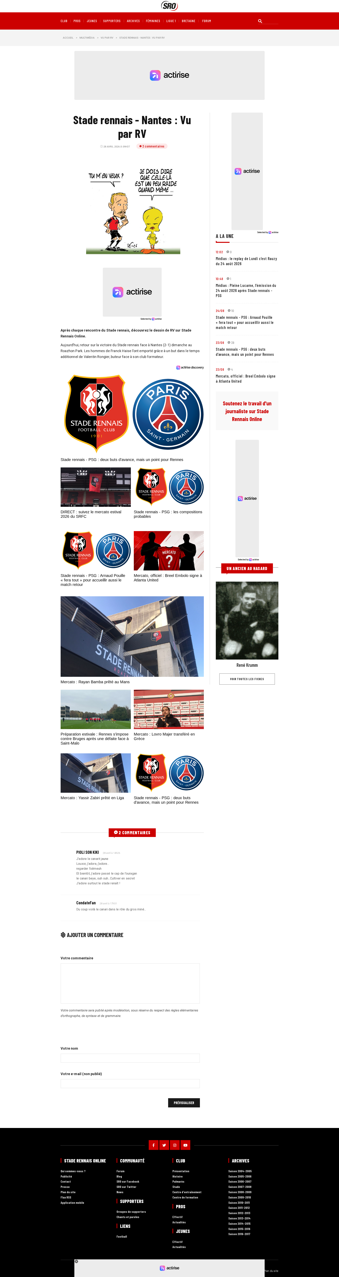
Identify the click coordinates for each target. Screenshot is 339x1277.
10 (232, 310)
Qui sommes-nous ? (73, 1222)
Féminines (153, 21)
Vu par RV (107, 37)
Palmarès (178, 1233)
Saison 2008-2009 (240, 1243)
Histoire (177, 1227)
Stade (176, 1238)
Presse (65, 1238)
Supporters (112, 21)
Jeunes (92, 21)
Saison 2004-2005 (240, 1222)
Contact (66, 1233)
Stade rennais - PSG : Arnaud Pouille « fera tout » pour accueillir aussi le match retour (245, 322)
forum (206, 21)
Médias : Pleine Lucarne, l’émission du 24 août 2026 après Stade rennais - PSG (246, 290)
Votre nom (69, 1100)
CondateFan (86, 953)
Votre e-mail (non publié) (81, 1125)
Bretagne (188, 21)
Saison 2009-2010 (239, 1248)
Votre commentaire (77, 1009)
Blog (119, 1227)
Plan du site (68, 1243)
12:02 (219, 252)
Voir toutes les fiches (247, 679)
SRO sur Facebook (128, 1233)
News (120, 1243)
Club (64, 21)
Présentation (180, 1222)
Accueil (68, 37)
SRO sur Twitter (126, 1238)
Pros (77, 21)
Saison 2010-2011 (239, 1254)
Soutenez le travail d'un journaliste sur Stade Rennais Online (247, 411)
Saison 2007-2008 (240, 1238)
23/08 (220, 342)
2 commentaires (153, 146)
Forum (120, 1222)
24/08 (220, 310)
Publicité (66, 1227)
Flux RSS (66, 1248)
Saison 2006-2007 (240, 1233)
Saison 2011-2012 (239, 1259)
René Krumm (247, 665)
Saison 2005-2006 (240, 1227)
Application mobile (72, 1254)
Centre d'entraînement (186, 1243)
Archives (133, 21)
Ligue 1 (171, 21)
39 (232, 342)
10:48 (219, 279)
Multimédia (87, 37)
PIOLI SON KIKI (87, 903)
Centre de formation (185, 1248)
